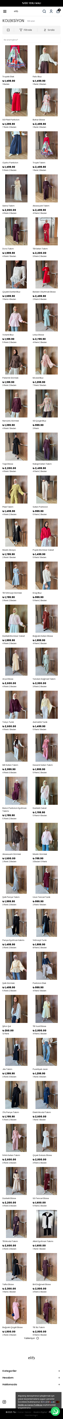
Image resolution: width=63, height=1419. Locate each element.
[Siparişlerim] (51, 11)
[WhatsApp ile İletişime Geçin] (55, 1411)
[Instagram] (4, 1402)
